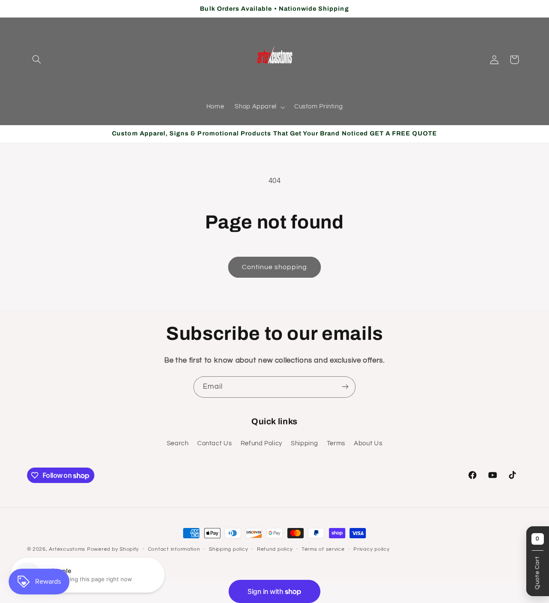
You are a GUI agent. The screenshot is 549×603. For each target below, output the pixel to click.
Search (178, 444)
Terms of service (323, 549)
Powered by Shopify (113, 549)
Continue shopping (275, 267)
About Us (368, 444)
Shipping (304, 444)
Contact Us (214, 444)
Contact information (174, 549)
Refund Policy (261, 444)
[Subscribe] (345, 386)
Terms (336, 444)
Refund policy (275, 549)
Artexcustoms (67, 549)
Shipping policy (228, 549)
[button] (37, 59)
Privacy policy (371, 549)
